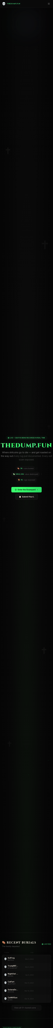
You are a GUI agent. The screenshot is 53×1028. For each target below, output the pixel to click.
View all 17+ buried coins (26, 1008)
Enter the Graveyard (26, 490)
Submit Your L (26, 497)
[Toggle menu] (49, 3)
